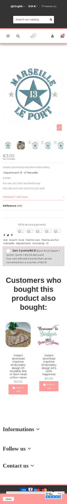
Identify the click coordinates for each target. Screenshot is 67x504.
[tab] (33, 197)
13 (47, 243)
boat (21, 239)
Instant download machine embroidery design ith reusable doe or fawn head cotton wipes (18, 366)
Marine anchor (50, 239)
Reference (9, 205)
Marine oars (33, 239)
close (8, 498)
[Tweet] (8, 235)
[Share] (4, 235)
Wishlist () (50, 6)
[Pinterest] (12, 235)
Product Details (15, 196)
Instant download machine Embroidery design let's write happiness (49, 365)
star (5, 239)
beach (13, 239)
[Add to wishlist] (15, 349)
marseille (8, 243)
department (23, 243)
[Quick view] (20, 349)
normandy (38, 243)
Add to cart (20, 389)
